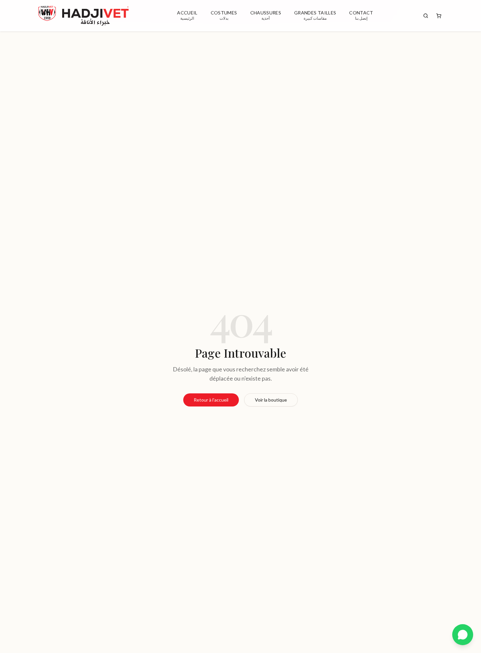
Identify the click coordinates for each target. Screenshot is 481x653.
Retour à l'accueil (211, 400)
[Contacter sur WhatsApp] (462, 634)
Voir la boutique (271, 400)
